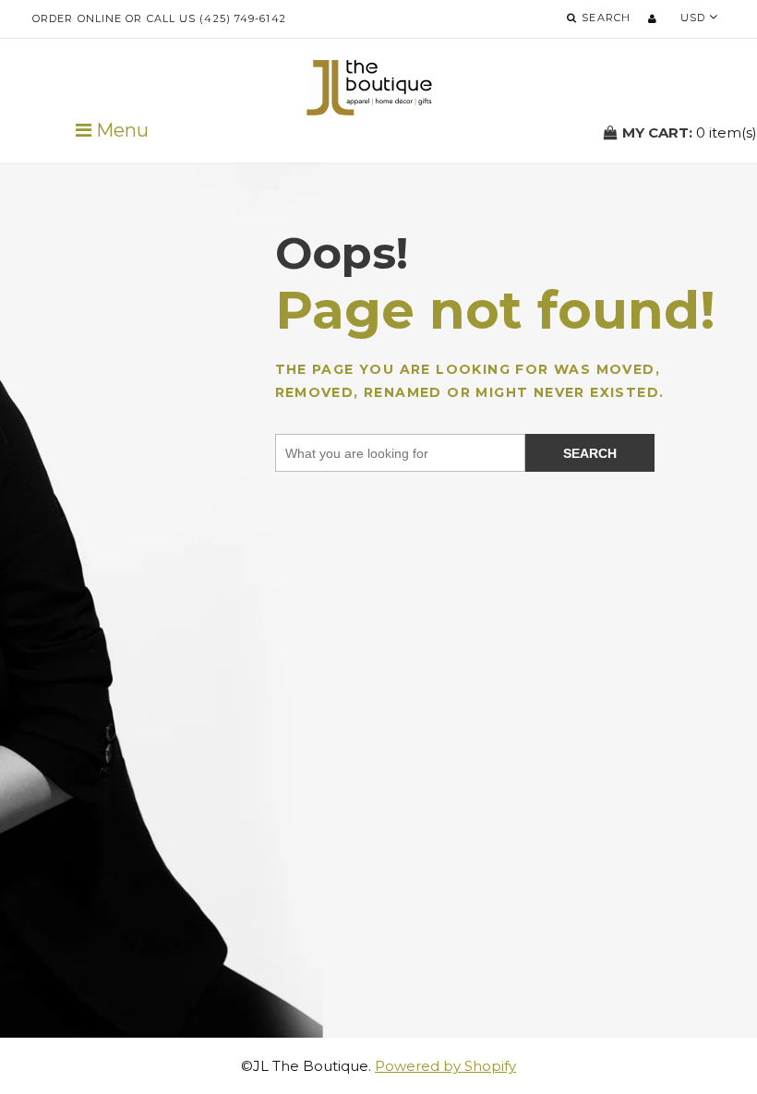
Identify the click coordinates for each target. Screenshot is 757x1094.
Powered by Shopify (445, 1066)
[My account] (652, 18)
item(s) (689, 132)
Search (590, 453)
